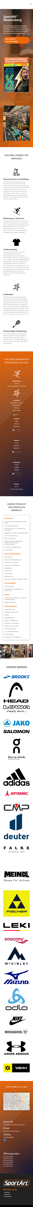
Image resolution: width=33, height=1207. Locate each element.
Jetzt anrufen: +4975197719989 (11, 40)
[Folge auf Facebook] (4, 1140)
